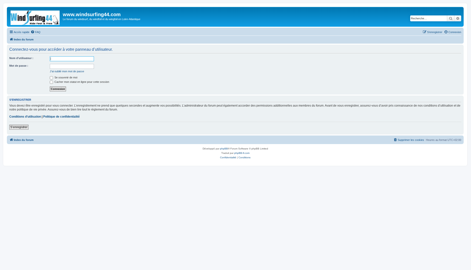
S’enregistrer (18, 127)
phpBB (224, 148)
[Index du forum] (35, 16)
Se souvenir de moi (65, 77)
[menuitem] (35, 32)
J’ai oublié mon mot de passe (67, 71)
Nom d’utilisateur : (21, 58)
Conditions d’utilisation (25, 116)
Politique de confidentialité (61, 116)
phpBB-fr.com (241, 153)
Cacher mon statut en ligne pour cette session (81, 81)
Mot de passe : (18, 65)
